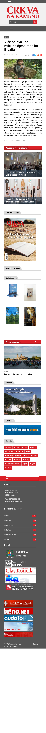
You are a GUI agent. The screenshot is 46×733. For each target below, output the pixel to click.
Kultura (8, 530)
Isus (28, 451)
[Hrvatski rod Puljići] (12, 315)
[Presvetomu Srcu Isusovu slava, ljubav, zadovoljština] (30, 292)
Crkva (25, 447)
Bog (17, 447)
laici (27, 455)
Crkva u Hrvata (11, 535)
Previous (35, 341)
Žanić (9, 468)
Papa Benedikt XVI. (13, 464)
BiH (7, 155)
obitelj (27, 459)
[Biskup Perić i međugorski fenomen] (30, 317)
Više (22, 360)
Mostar (18, 459)
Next (39, 341)
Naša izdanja (11, 278)
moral (9, 459)
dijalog (33, 447)
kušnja (19, 455)
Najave (8, 520)
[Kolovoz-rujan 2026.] (20, 239)
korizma (10, 455)
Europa (20, 451)
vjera (33, 464)
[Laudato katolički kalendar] (22, 435)
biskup (9, 447)
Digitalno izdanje (13, 268)
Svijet (6, 37)
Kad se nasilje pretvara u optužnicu (18, 374)
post (25, 464)
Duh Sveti (10, 451)
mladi (35, 455)
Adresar (9, 383)
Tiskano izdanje (12, 212)
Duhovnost (10, 525)
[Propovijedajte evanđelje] (12, 291)
